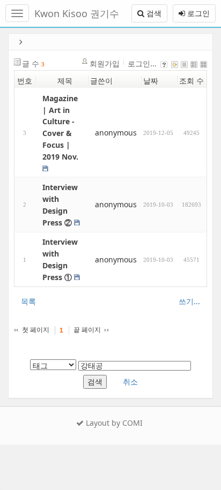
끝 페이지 (87, 330)
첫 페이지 (35, 330)
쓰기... (189, 301)
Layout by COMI (113, 423)
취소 (130, 381)
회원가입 (105, 63)
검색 (152, 13)
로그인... (142, 63)
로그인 (197, 13)
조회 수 (191, 81)
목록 (28, 301)
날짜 (150, 81)
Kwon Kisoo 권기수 (76, 13)
